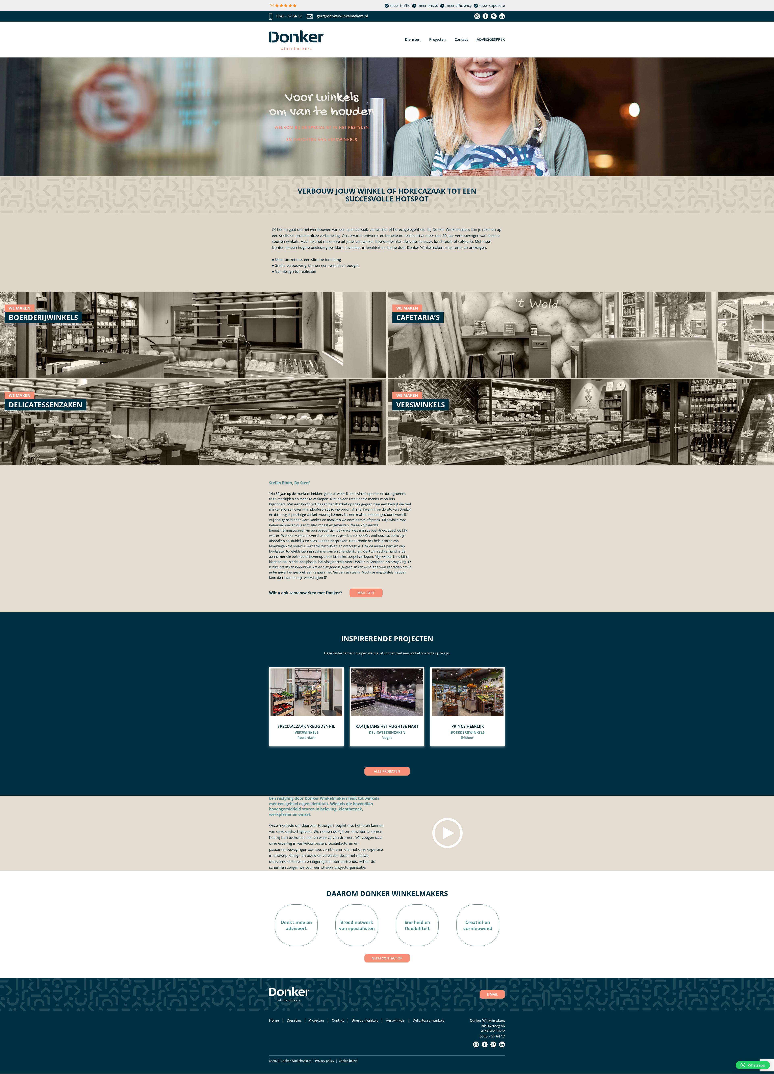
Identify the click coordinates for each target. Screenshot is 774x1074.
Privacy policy (324, 1061)
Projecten (437, 39)
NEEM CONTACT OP (387, 958)
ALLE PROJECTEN (387, 771)
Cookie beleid (348, 1061)
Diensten (412, 39)
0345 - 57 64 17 (289, 16)
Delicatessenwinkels (428, 1020)
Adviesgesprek (491, 39)
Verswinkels (395, 1020)
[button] (753, 1065)
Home (274, 1020)
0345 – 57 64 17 (492, 1036)
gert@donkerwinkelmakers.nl (342, 16)
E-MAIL (492, 994)
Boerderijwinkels (365, 1020)
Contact (461, 39)
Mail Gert (366, 593)
